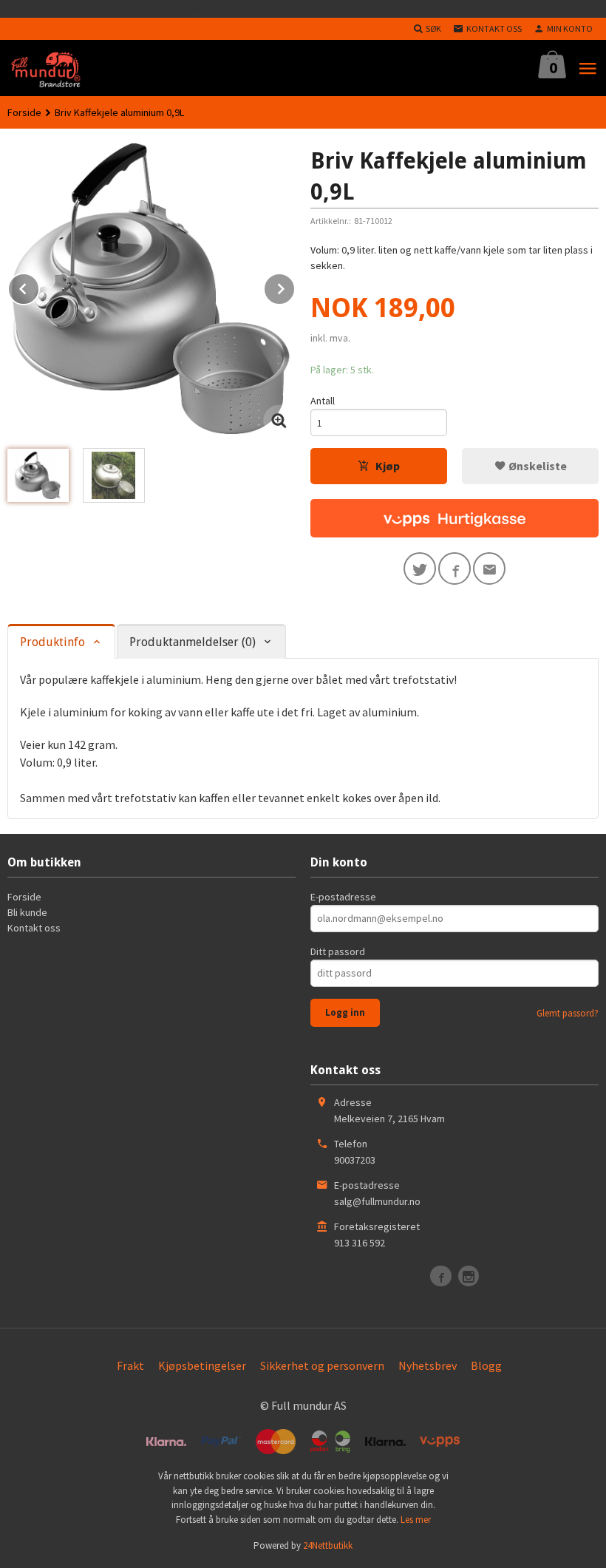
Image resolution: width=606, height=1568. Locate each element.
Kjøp (387, 465)
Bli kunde (27, 912)
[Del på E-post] (489, 568)
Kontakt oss (34, 927)
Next (295, 286)
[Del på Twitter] (420, 568)
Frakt (130, 1365)
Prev (39, 286)
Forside (24, 112)
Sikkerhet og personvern (322, 1365)
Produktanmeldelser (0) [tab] (192, 642)
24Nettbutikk (328, 1545)
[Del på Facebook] (454, 568)
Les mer (416, 1519)
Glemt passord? (568, 1013)
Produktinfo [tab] (52, 642)
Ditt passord (337, 951)
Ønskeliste (536, 465)
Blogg (486, 1365)
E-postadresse (343, 896)
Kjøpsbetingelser (202, 1365)
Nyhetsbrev (427, 1365)
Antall (322, 400)
